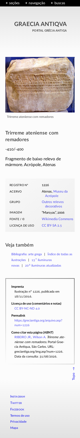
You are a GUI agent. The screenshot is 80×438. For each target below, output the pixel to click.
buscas (59, 3)
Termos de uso (20, 415)
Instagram (17, 396)
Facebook (17, 409)
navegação (37, 3)
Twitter (16, 403)
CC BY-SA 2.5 (52, 225)
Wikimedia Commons (57, 219)
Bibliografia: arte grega (26, 254)
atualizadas (43, 265)
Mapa (14, 428)
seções (14, 3)
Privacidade (18, 421)
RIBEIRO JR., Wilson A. (30, 337)
